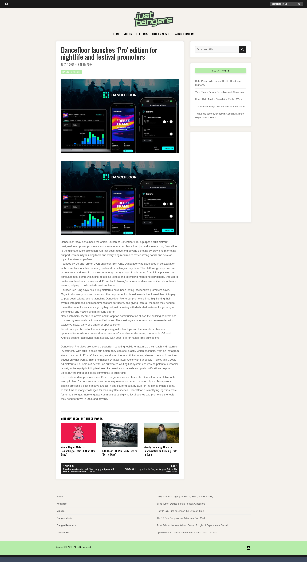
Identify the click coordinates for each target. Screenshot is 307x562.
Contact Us (63, 532)
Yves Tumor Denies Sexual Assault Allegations (219, 92)
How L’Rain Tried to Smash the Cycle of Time (218, 99)
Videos (128, 34)
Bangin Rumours (184, 34)
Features (142, 34)
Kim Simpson (85, 64)
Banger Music (160, 34)
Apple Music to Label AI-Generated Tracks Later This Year (187, 532)
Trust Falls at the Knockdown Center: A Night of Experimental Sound (192, 525)
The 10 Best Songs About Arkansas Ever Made (219, 106)
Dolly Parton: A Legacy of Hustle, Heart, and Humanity (185, 496)
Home (116, 34)
